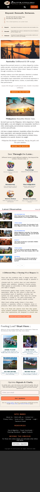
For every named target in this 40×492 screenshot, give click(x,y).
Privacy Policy (14, 403)
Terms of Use (19, 419)
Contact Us (29, 417)
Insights (16, 240)
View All (37, 209)
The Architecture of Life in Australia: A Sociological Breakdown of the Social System (25, 259)
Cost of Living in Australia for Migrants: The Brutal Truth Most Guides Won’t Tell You (26, 251)
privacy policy (10, 402)
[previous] (18, 265)
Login (35, 419)
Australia (17, 256)
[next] (22, 265)
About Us (9, 417)
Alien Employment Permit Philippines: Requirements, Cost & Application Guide (26, 216)
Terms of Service (25, 403)
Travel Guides (18, 222)
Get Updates (20, 398)
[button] (8, 6)
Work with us (18, 417)
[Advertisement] (20, 471)
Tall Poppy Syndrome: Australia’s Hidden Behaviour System (26, 242)
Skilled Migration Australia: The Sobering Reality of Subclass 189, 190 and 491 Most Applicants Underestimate (26, 234)
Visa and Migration (19, 214)
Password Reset (20, 421)
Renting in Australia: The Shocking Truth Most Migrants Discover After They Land (26, 225)
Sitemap (28, 419)
